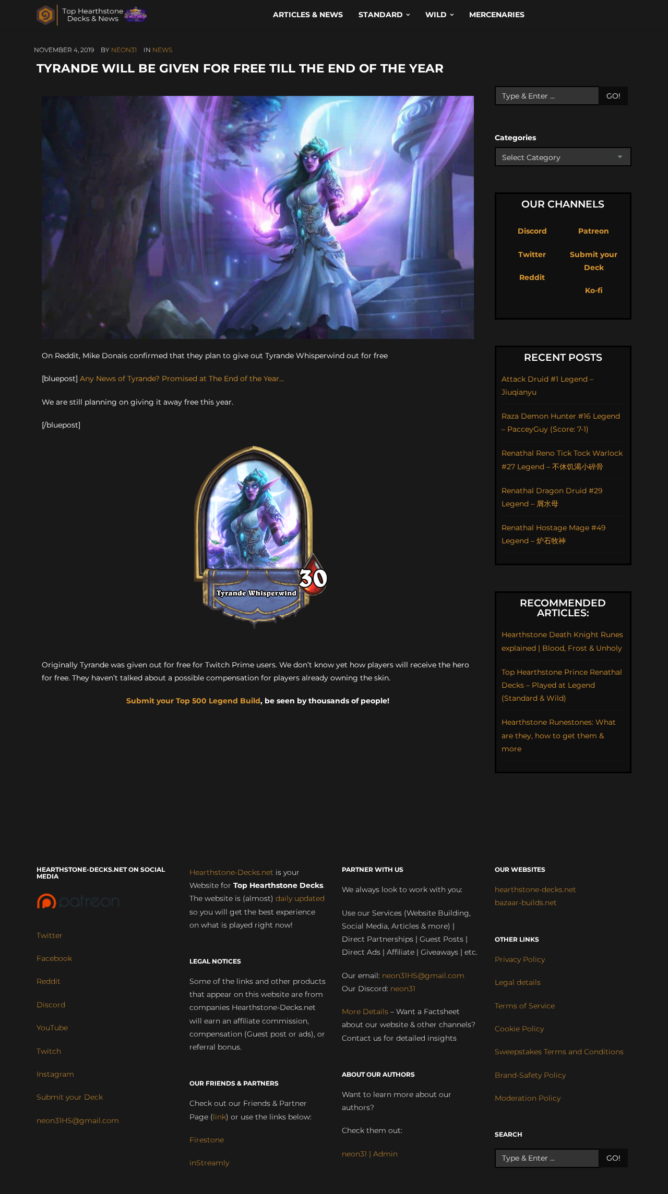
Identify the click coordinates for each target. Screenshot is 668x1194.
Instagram (55, 1074)
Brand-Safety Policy (530, 1075)
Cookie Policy (519, 1028)
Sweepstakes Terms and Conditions (559, 1051)
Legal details (518, 982)
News (162, 50)
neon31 (124, 50)
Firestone (206, 1139)
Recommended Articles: (563, 608)
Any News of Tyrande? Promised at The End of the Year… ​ (183, 378)
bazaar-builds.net (526, 902)
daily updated (300, 898)
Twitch (49, 1051)
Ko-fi (594, 290)
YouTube (52, 1027)
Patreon (593, 231)
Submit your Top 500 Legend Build (193, 700)
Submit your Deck (70, 1097)
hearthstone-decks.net (535, 889)
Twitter (532, 254)
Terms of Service (525, 1005)
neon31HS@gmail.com (78, 1120)
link (219, 1117)
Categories (515, 137)
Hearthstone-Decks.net (231, 872)
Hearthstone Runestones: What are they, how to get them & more (559, 735)
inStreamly (209, 1162)
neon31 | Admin (370, 1154)
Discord (532, 231)
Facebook (54, 958)
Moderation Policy (527, 1098)
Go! (613, 96)
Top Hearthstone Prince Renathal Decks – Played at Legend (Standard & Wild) (562, 685)
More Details (365, 1011)
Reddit (532, 277)
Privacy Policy (520, 959)
